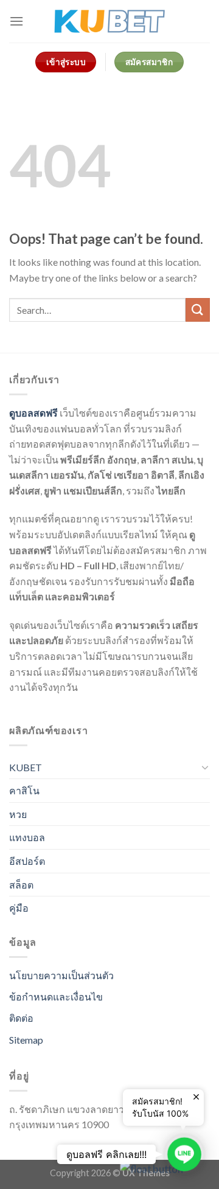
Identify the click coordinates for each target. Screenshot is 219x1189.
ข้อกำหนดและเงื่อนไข (56, 996)
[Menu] (16, 21)
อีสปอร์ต (27, 861)
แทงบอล (27, 837)
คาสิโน (24, 790)
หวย (18, 814)
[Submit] (198, 310)
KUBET (25, 767)
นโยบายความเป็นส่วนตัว (61, 975)
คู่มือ (19, 907)
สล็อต (21, 884)
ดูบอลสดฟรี (33, 412)
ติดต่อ (21, 1018)
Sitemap (26, 1039)
